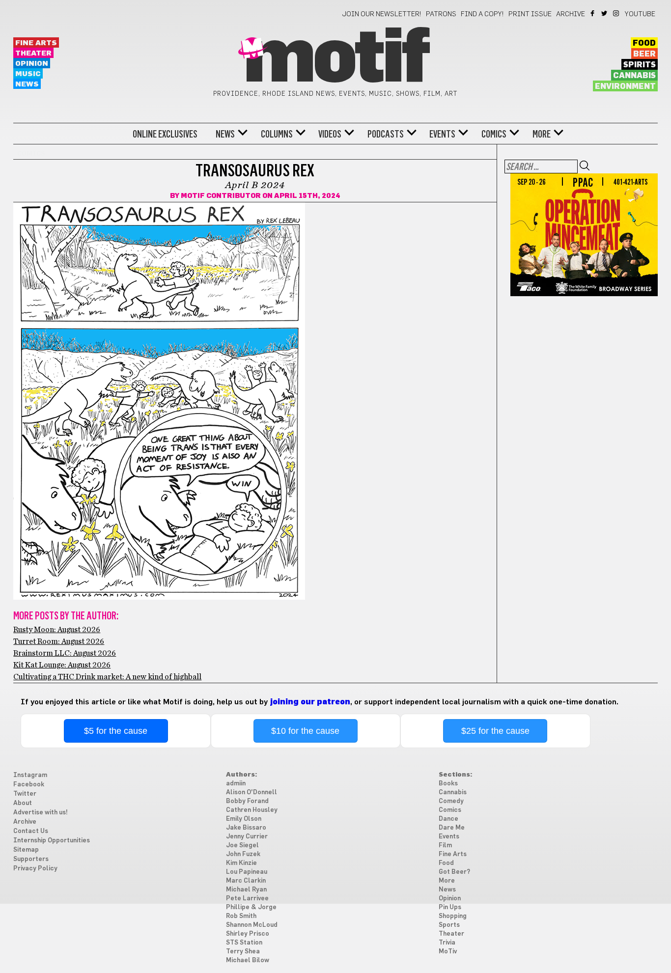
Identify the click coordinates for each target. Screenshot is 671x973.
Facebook (593, 13)
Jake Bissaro (246, 828)
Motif (335, 59)
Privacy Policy (35, 868)
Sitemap (26, 850)
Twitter (605, 13)
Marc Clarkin (246, 881)
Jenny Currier (247, 837)
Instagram (616, 13)
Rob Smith (241, 916)
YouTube (640, 14)
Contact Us (30, 831)
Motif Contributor (221, 196)
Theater (33, 53)
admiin (236, 783)
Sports (449, 925)
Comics (493, 134)
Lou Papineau (246, 872)
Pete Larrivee (247, 898)
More (541, 134)
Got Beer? (454, 872)
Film (445, 845)
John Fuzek (243, 854)
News (27, 84)
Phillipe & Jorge (251, 907)
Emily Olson (243, 819)
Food (644, 43)
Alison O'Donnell (251, 792)
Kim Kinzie (241, 863)
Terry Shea (243, 951)
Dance (448, 819)
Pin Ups (450, 907)
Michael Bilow (247, 960)
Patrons (441, 14)
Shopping (453, 916)
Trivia (447, 943)
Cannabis (634, 76)
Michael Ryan (246, 890)
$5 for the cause (115, 731)
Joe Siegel (242, 845)
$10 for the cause (305, 731)
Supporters (31, 859)
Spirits (639, 65)
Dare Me (452, 828)
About (22, 803)
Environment (625, 86)
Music (28, 74)
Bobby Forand (247, 801)
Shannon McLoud (252, 925)
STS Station (244, 943)
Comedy (451, 801)
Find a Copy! (482, 14)
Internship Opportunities (51, 840)
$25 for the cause (495, 731)
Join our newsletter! (381, 14)
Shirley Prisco (247, 934)
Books (448, 783)
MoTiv (448, 951)
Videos (329, 134)
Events (442, 134)
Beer (644, 54)
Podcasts (385, 134)
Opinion (31, 63)
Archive (570, 14)
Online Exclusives (165, 134)
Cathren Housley (252, 810)
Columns (277, 134)
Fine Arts (36, 43)
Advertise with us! (40, 812)
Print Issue (530, 14)
